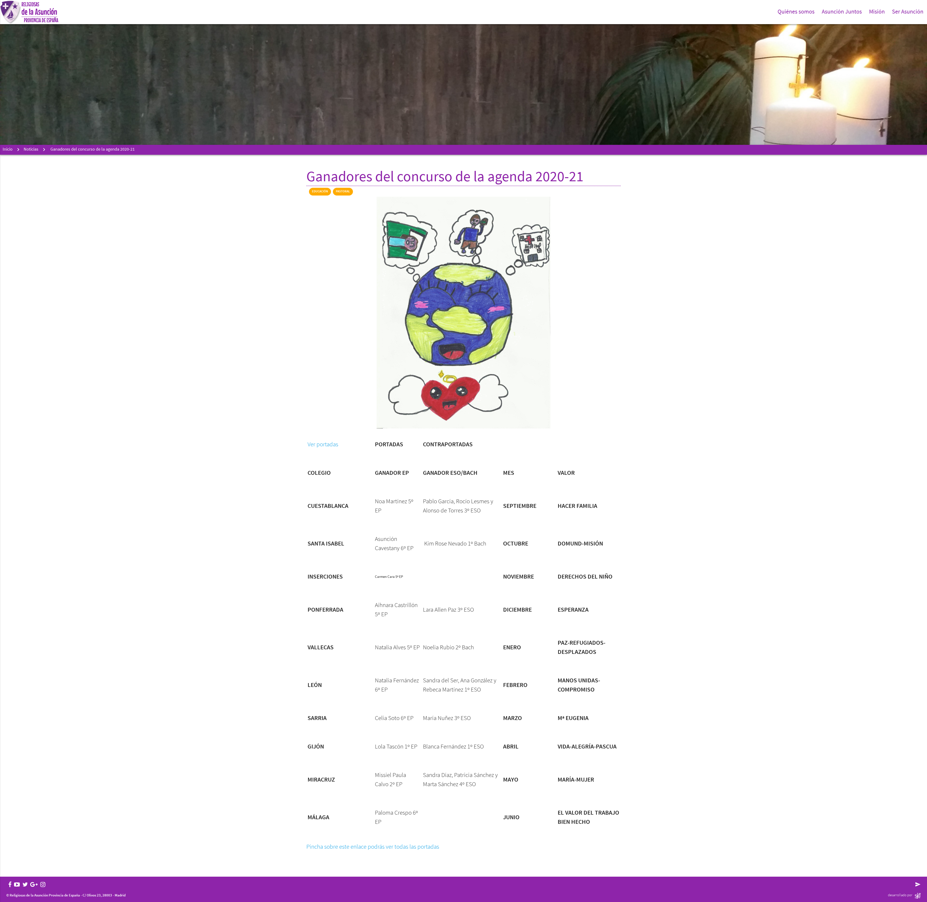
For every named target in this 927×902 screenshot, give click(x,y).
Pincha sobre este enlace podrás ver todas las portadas (372, 847)
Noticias (31, 149)
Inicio (8, 149)
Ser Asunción (907, 12)
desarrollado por (900, 895)
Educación (320, 191)
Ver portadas (323, 445)
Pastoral (343, 191)
